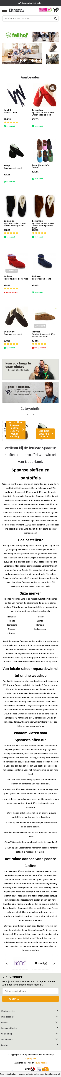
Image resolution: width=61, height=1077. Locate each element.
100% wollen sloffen (35, 525)
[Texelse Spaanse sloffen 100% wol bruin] (44, 317)
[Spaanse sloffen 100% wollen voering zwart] (16, 206)
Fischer (40, 617)
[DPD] (30, 1069)
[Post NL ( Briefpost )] (43, 1069)
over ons (40, 726)
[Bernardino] (41, 963)
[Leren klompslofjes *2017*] (44, 151)
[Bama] (20, 963)
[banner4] (30, 392)
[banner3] (30, 369)
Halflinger (11, 617)
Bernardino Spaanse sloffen (38, 496)
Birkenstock (40, 629)
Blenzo (40, 621)
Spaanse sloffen (22, 492)
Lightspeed (30, 1059)
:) (32, 122)
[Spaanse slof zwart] (16, 151)
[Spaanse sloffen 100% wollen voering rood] (44, 95)
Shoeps (11, 629)
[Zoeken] (55, 18)
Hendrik (40, 625)
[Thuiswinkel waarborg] (44, 9)
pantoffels (38, 492)
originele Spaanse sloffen (38, 513)
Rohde (12, 621)
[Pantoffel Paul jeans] (44, 261)
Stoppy (12, 633)
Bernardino (12, 625)
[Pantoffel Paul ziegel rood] (16, 261)
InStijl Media (41, 1063)
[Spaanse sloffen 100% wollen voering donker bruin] (44, 206)
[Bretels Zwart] (16, 95)
